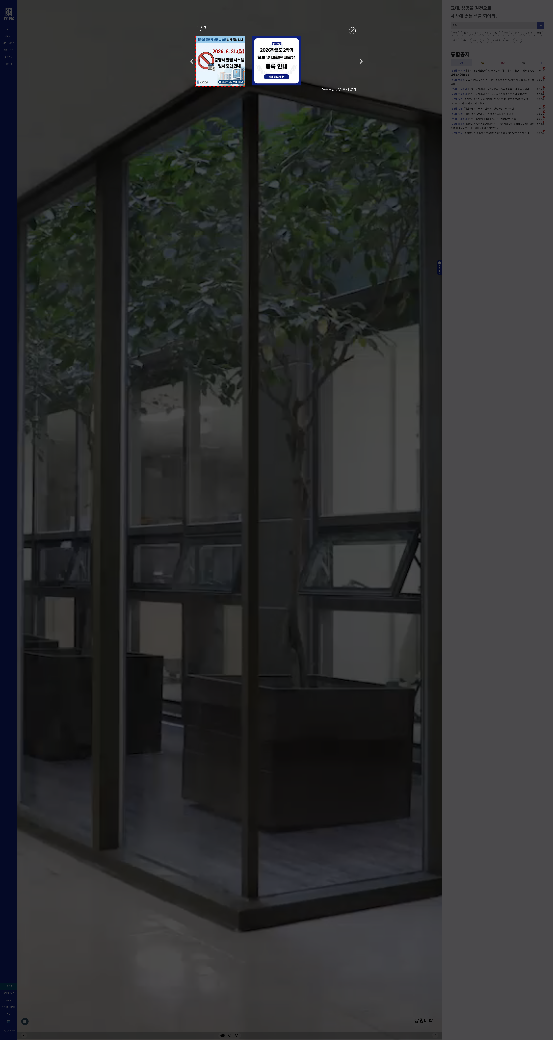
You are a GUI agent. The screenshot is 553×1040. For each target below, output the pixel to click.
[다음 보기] (361, 61)
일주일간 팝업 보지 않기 (339, 89)
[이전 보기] (191, 61)
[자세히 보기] (220, 61)
